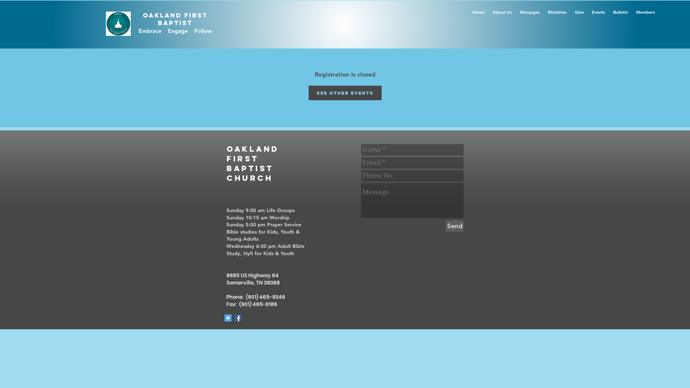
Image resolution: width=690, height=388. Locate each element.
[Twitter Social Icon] (228, 317)
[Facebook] (237, 317)
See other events (345, 93)
